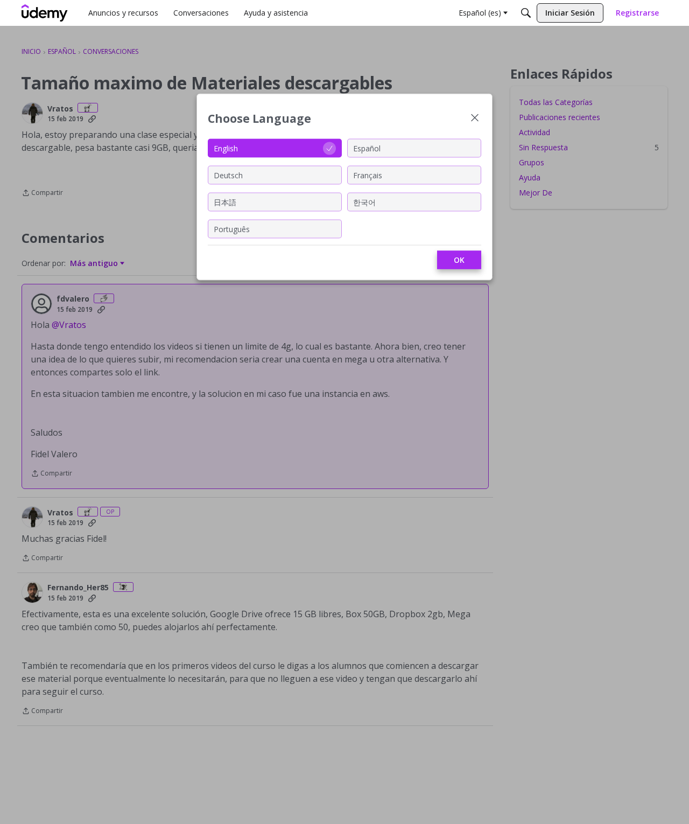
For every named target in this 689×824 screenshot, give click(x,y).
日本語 (225, 202)
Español (367, 148)
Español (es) (480, 13)
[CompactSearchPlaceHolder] (526, 13)
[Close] (474, 118)
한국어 (364, 202)
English (226, 148)
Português (232, 229)
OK (459, 260)
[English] (45, 13)
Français (367, 175)
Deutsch (228, 175)
